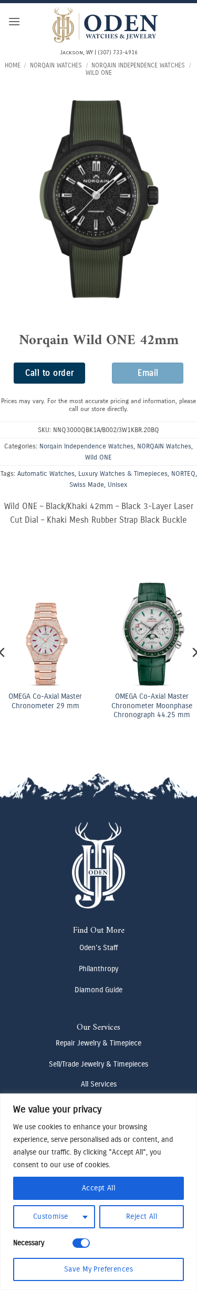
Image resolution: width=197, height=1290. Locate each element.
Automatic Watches (46, 473)
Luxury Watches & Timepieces (123, 473)
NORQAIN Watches (56, 65)
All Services (99, 1084)
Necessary (28, 1242)
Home (12, 65)
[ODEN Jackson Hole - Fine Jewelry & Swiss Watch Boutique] (104, 25)
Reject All (141, 1216)
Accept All (98, 1188)
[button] (14, 21)
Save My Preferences (98, 1269)
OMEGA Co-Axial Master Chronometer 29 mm (45, 701)
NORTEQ (183, 473)
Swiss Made (86, 484)
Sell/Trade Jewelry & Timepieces (98, 1064)
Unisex (118, 484)
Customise (50, 1216)
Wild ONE (99, 72)
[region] (98, 1191)
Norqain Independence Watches (138, 65)
